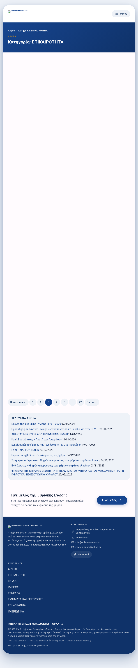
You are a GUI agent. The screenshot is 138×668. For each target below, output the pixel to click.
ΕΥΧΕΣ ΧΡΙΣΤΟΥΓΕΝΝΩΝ (25, 450)
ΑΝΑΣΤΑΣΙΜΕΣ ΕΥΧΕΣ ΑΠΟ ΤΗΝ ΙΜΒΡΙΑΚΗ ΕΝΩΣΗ (40, 434)
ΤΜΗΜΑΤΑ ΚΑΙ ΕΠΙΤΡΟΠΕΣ (25, 599)
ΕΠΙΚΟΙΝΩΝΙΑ (17, 605)
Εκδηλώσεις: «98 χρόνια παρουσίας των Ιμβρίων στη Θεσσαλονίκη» (51, 465)
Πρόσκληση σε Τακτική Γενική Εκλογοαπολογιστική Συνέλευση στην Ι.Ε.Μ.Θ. (55, 429)
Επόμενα (92, 402)
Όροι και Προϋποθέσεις (79, 640)
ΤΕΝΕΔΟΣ (14, 593)
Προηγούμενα (18, 402)
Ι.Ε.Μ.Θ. (12, 581)
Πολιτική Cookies (17, 640)
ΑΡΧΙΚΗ (13, 569)
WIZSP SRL (43, 645)
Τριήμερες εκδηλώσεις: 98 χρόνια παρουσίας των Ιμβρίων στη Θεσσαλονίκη (56, 460)
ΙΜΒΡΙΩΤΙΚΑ (16, 611)
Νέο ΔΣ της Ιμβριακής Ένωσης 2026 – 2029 (36, 423)
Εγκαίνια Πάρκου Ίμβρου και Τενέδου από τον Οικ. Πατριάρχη (46, 444)
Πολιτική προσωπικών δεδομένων (46, 640)
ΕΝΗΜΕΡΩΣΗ (16, 575)
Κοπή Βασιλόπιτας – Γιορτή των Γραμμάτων (37, 439)
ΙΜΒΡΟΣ (13, 587)
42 (80, 402)
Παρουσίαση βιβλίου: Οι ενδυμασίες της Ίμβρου (39, 455)
